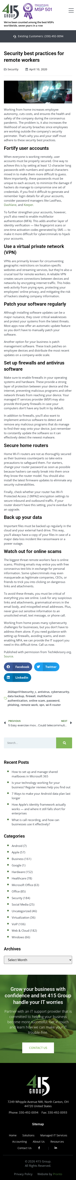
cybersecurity (60, 692)
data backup (16, 696)
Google (16, 865)
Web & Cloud (20, 930)
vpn (41, 705)
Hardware (18, 872)
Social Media (20, 904)
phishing (13, 705)
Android (17, 846)
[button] (18, 666)
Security (13, 69)
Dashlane (10, 205)
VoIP (15, 924)
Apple (15, 852)
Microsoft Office (22, 885)
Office (16, 891)
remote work (29, 705)
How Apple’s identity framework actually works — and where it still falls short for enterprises (39, 809)
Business (18, 859)
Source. (9, 656)
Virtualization (20, 917)
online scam (37, 700)
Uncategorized (21, 911)
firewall (30, 696)
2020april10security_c (22, 692)
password (53, 700)
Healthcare (19, 878)
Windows (18, 937)
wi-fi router (53, 705)
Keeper (28, 205)
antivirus (43, 692)
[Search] (64, 742)
